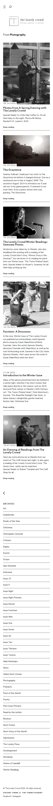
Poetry (6, 699)
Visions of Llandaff (11, 763)
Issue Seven (8, 629)
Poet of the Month (12, 693)
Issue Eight (8, 591)
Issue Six (7, 636)
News (6, 667)
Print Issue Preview (12, 706)
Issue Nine (8, 616)
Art (4, 508)
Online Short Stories (12, 674)
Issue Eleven (9, 604)
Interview (7, 572)
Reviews (7, 718)
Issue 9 (6, 584)
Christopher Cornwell (13, 534)
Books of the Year (11, 521)
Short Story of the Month (15, 731)
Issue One (7, 623)
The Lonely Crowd (26, 21)
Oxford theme (10, 793)
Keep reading (8, 127)
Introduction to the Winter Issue (22, 375)
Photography (9, 680)
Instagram (17, 796)
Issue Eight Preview (12, 597)
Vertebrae (8, 757)
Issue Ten (7, 642)
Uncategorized (10, 750)
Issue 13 (7, 578)
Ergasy (6, 546)
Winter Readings (11, 769)
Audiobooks (8, 514)
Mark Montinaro (10, 661)
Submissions (8, 737)
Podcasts (7, 686)
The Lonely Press (11, 744)
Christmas (7, 527)
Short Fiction (9, 725)
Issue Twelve (9, 655)
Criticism (7, 540)
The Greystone (12, 170)
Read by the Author (12, 712)
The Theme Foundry (32, 793)
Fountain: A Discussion (17, 332)
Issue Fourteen (10, 610)
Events (6, 553)
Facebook (7, 796)
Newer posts (4, 493)
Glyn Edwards (9, 565)
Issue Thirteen (10, 648)
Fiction (6, 559)
